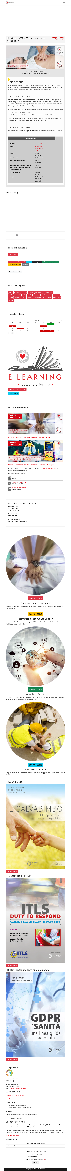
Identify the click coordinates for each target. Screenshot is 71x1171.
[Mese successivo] (61, 320)
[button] (65, 14)
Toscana (29, 297)
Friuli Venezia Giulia (15, 295)
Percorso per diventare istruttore (29, 437)
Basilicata (24, 292)
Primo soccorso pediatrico (50, 262)
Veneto (11, 300)
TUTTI (10, 292)
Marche (43, 295)
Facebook (12, 1118)
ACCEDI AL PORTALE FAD (17, 389)
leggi (44, 1159)
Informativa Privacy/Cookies (15, 1095)
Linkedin (19, 1118)
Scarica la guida (13, 393)
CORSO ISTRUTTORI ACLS (19, 482)
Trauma (29, 262)
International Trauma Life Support (19, 1108)
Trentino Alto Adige (39, 297)
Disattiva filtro (13, 254)
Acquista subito (12, 872)
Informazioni (31, 138)
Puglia (11, 297)
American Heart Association (17, 1106)
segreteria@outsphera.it (18, 1088)
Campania (38, 292)
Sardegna (17, 297)
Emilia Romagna (47, 292)
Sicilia (24, 297)
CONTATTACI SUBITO (12, 1136)
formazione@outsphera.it (48, 468)
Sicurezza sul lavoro (15, 264)
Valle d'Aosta (57, 297)
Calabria (30, 292)
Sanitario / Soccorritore (36, 1154)
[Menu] (64, 2)
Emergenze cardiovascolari (17, 262)
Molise (50, 295)
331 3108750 (39, 144)
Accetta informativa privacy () (36, 1159)
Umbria (49, 297)
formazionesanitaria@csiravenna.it (39, 148)
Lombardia (36, 295)
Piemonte (56, 295)
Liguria (29, 295)
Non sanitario (33, 1156)
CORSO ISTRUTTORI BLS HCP (20, 477)
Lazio (24, 295)
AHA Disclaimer (11, 1099)
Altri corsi (25, 264)
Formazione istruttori (15, 272)
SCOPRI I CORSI (35, 598)
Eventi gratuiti (37, 262)
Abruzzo (16, 292)
